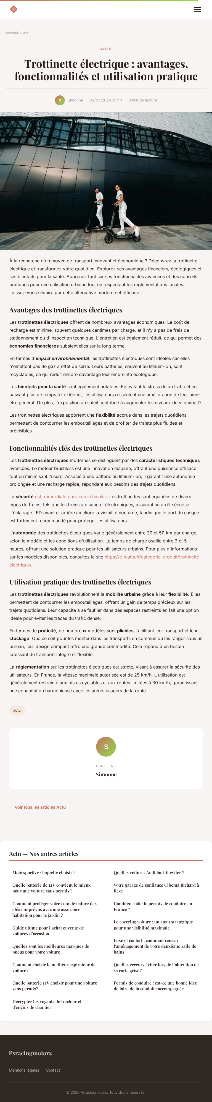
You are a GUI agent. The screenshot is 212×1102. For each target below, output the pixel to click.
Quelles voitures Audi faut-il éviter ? (149, 872)
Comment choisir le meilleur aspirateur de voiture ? (54, 967)
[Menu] (197, 9)
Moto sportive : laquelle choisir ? (43, 872)
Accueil (12, 33)
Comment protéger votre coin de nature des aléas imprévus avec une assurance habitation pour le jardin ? (54, 909)
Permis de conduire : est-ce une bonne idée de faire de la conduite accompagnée (155, 985)
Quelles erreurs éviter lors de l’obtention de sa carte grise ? (156, 967)
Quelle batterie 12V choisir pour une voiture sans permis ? (54, 985)
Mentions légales (24, 1070)
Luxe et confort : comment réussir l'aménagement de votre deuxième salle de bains (155, 946)
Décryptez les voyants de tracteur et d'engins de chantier (46, 1004)
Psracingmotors (30, 1053)
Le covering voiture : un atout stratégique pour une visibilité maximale (153, 924)
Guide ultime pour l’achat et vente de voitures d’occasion (48, 930)
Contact (53, 1070)
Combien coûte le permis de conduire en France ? (153, 906)
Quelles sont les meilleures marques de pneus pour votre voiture (50, 949)
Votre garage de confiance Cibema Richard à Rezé (156, 888)
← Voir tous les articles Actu (37, 807)
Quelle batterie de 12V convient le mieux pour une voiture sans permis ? (51, 888)
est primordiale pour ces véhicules (71, 496)
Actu (27, 33)
